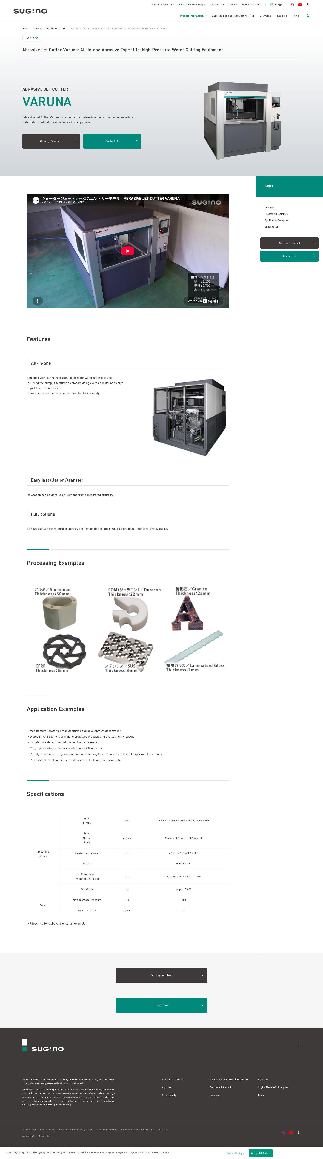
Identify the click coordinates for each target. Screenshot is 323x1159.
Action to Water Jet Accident (36, 1135)
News (296, 16)
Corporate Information (163, 4)
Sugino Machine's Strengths (192, 4)
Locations (233, 4)
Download (265, 16)
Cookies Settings (235, 1153)
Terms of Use (29, 1129)
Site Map (163, 1129)
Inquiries (281, 16)
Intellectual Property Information (137, 1129)
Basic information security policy (75, 1129)
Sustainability (217, 4)
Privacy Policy (47, 1129)
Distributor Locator (251, 4)
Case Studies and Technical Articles (233, 16)
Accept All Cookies (260, 1153)
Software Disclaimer (106, 1129)
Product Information (192, 16)
